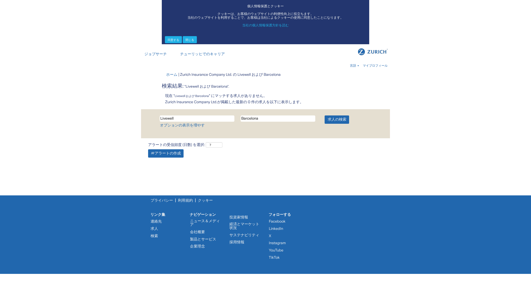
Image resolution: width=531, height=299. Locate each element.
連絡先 (156, 221)
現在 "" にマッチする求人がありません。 (216, 96)
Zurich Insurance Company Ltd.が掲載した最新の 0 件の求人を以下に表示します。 (234, 102)
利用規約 (185, 200)
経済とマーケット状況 (244, 226)
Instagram (277, 243)
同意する (173, 40)
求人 (154, 229)
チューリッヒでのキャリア (202, 54)
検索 (154, 236)
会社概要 (197, 232)
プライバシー (162, 200)
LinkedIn (276, 229)
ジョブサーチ (155, 54)
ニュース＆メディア (205, 223)
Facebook (277, 221)
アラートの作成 (167, 153)
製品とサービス (203, 239)
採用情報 (236, 242)
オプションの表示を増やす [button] (182, 125)
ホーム (171, 74)
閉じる (189, 40)
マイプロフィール (375, 65)
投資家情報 (238, 217)
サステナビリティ (244, 235)
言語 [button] (353, 65)
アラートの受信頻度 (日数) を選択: (176, 145)
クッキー (205, 200)
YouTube (276, 250)
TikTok (274, 257)
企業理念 (197, 246)
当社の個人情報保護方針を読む (265, 25)
